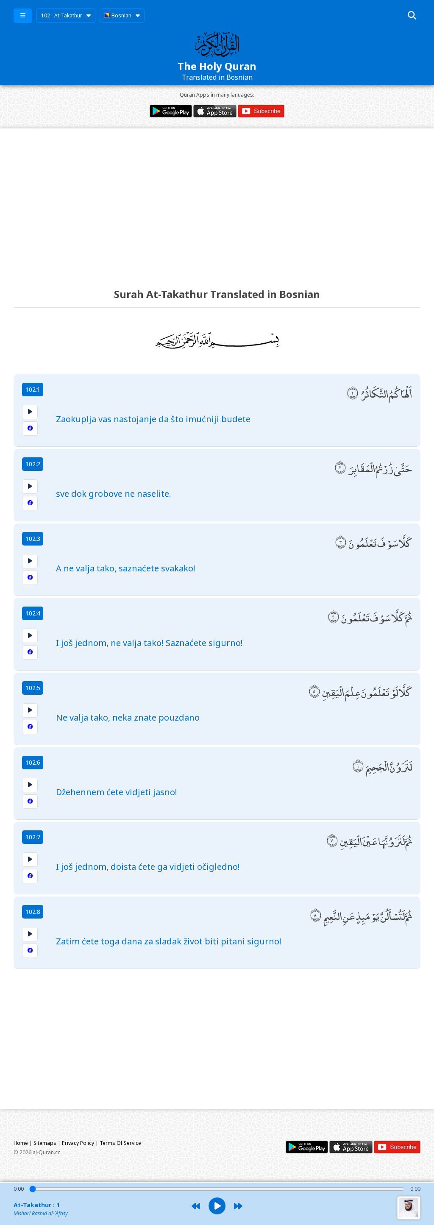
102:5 (32, 688)
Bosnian (120, 15)
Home (21, 1143)
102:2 (32, 464)
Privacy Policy (78, 1143)
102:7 (32, 837)
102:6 (32, 762)
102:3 (32, 539)
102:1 (32, 389)
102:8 (32, 912)
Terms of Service (120, 1143)
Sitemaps (44, 1143)
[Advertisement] (217, 200)
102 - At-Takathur (61, 15)
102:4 (32, 613)
